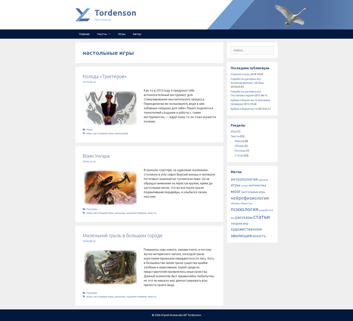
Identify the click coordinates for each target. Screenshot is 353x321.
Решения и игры (240, 74)
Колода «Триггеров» (104, 76)
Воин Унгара (96, 156)
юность (152, 212)
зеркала (263, 179)
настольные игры (103, 133)
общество (246, 203)
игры (89, 133)
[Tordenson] (82, 14)
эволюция (241, 235)
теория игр (239, 223)
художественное (136, 212)
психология (121, 133)
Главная (84, 34)
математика (257, 185)
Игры (121, 34)
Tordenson (115, 12)
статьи (261, 217)
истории (245, 186)
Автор (137, 34)
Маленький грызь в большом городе (123, 235)
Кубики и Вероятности (244, 108)
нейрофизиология (250, 198)
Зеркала (240, 141)
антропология (244, 179)
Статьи (239, 155)
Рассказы (92, 209)
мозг (236, 191)
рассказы (120, 212)
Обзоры (239, 145)
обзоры (235, 203)
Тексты (102, 34)
